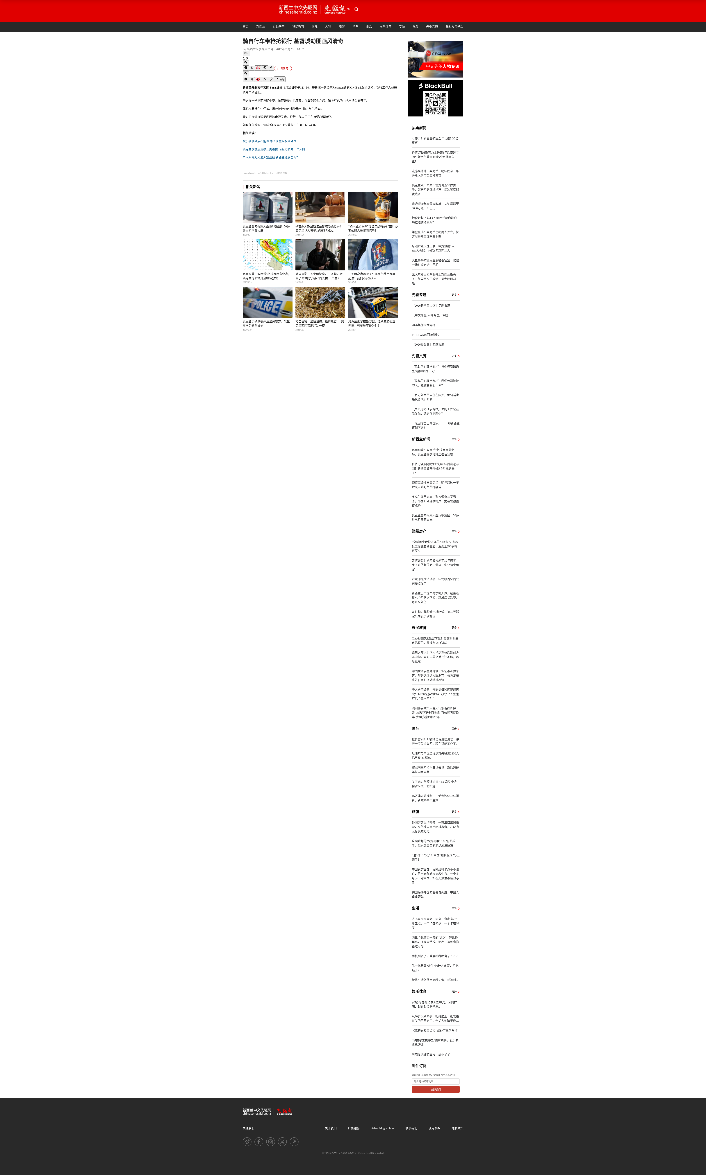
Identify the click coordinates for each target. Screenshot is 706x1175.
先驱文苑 (432, 26)
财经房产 (279, 26)
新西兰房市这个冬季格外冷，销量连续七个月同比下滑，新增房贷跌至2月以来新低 (435, 598)
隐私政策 (457, 1128)
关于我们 (331, 1128)
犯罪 (246, 53)
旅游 (342, 26)
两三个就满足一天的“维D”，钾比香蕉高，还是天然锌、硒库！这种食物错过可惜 (435, 942)
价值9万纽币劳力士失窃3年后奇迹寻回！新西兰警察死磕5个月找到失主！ (435, 157)
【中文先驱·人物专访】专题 (430, 315)
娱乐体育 (385, 26)
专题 (402, 26)
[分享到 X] (252, 68)
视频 (415, 26)
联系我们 (411, 1128)
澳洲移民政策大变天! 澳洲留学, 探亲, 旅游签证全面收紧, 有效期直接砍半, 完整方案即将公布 (435, 713)
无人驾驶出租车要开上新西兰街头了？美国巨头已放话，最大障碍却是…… (434, 279)
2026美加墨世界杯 (423, 325)
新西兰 (260, 26)
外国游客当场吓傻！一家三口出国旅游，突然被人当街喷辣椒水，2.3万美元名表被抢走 (436, 827)
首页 (246, 26)
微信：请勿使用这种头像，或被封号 (435, 980)
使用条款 (434, 1128)
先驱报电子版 (454, 26)
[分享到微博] (258, 68)
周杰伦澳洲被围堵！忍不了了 (431, 1054)
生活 (369, 26)
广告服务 (354, 1128)
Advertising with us (382, 1128)
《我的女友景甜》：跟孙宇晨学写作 (434, 1030)
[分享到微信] (246, 62)
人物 (328, 26)
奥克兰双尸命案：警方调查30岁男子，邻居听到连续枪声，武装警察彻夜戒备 (435, 190)
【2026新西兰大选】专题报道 (431, 305)
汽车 (355, 26)
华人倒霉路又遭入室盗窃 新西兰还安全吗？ (271, 157)
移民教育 (298, 26)
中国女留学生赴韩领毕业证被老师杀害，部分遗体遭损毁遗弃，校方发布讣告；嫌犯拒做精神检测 (435, 676)
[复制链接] (271, 68)
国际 (315, 26)
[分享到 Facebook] (246, 68)
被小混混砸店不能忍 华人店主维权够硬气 (269, 141)
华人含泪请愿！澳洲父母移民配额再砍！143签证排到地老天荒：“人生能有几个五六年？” (435, 694)
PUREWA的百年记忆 (425, 334)
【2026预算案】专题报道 (428, 344)
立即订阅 (436, 1089)
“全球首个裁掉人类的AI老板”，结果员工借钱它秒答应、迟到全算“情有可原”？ (435, 546)
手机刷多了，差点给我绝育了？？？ (435, 956)
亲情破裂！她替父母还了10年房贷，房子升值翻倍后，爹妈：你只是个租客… (435, 565)
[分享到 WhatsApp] (265, 68)
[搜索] (356, 9)
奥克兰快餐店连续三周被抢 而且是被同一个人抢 (274, 149)
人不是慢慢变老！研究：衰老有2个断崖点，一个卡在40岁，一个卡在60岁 (435, 923)
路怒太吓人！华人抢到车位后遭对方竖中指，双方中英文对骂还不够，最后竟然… (435, 657)
